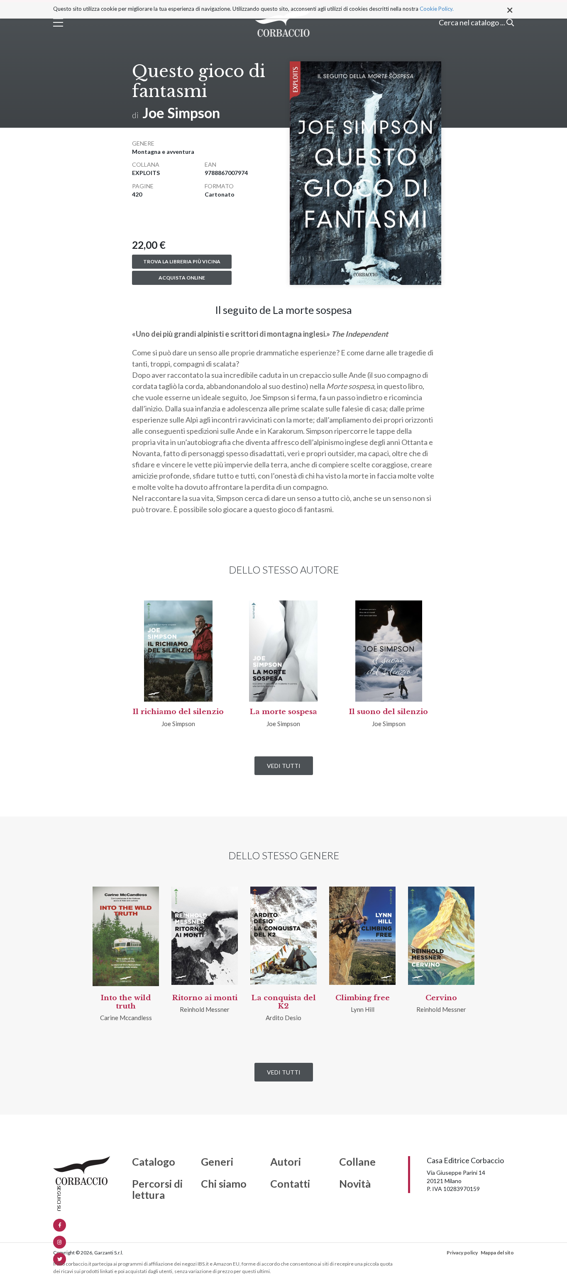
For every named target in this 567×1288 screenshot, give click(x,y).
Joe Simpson (181, 112)
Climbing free (362, 998)
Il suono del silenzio (388, 711)
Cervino (441, 998)
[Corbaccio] (283, 22)
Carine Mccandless (126, 1017)
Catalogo (153, 1162)
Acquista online (182, 278)
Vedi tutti (284, 765)
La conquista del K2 (284, 1002)
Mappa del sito (497, 1252)
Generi (217, 1162)
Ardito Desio (283, 1017)
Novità (355, 1184)
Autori (285, 1162)
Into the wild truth (126, 1002)
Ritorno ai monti (204, 998)
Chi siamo (224, 1184)
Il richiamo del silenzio (178, 711)
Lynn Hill (362, 1009)
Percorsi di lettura (157, 1189)
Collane (357, 1162)
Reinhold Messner (205, 1009)
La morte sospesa (283, 711)
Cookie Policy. (437, 8)
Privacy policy (462, 1252)
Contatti (290, 1184)
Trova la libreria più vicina (181, 261)
